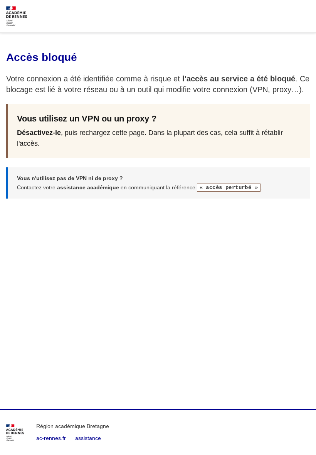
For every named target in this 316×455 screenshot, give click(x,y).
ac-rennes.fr (51, 438)
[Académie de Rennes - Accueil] (15, 432)
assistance (88, 438)
